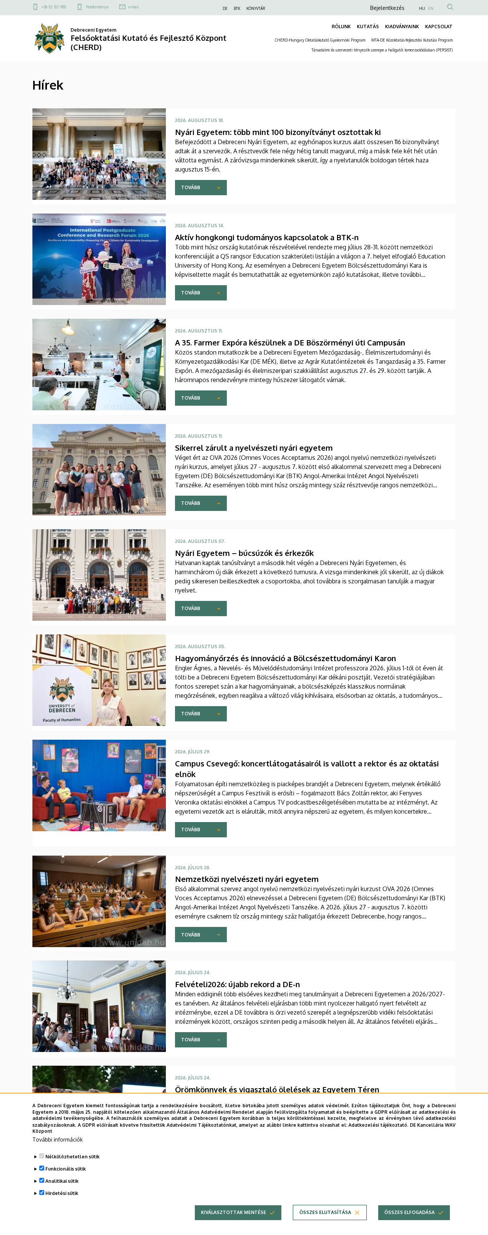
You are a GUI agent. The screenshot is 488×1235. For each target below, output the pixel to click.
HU (422, 8)
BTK (237, 8)
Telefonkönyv (97, 7)
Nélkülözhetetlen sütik (72, 1157)
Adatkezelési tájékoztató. (378, 1124)
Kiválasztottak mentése (233, 1212)
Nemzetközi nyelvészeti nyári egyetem (247, 879)
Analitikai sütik (62, 1181)
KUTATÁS (368, 26)
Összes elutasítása (325, 1212)
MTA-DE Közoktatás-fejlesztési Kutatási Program (412, 40)
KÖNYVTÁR (255, 8)
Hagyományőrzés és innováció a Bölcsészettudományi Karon (285, 658)
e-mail (133, 7)
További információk (57, 1139)
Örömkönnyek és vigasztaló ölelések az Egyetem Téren (277, 1089)
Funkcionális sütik (65, 1169)
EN (430, 8)
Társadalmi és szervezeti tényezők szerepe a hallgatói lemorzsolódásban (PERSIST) (382, 50)
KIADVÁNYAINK (402, 26)
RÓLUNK (341, 26)
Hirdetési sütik (61, 1193)
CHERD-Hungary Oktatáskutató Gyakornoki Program (320, 40)
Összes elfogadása (409, 1212)
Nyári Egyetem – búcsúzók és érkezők (244, 553)
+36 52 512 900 (54, 7)
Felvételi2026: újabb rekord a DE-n (237, 984)
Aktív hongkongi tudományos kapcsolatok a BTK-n (267, 237)
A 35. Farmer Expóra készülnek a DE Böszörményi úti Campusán (290, 342)
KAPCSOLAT (439, 26)
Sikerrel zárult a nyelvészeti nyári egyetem (254, 448)
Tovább (190, 187)
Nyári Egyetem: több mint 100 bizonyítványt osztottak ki (278, 132)
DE (225, 8)
